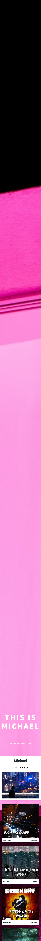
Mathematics (7, 881)
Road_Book (7, 840)
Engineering (7, 923)
